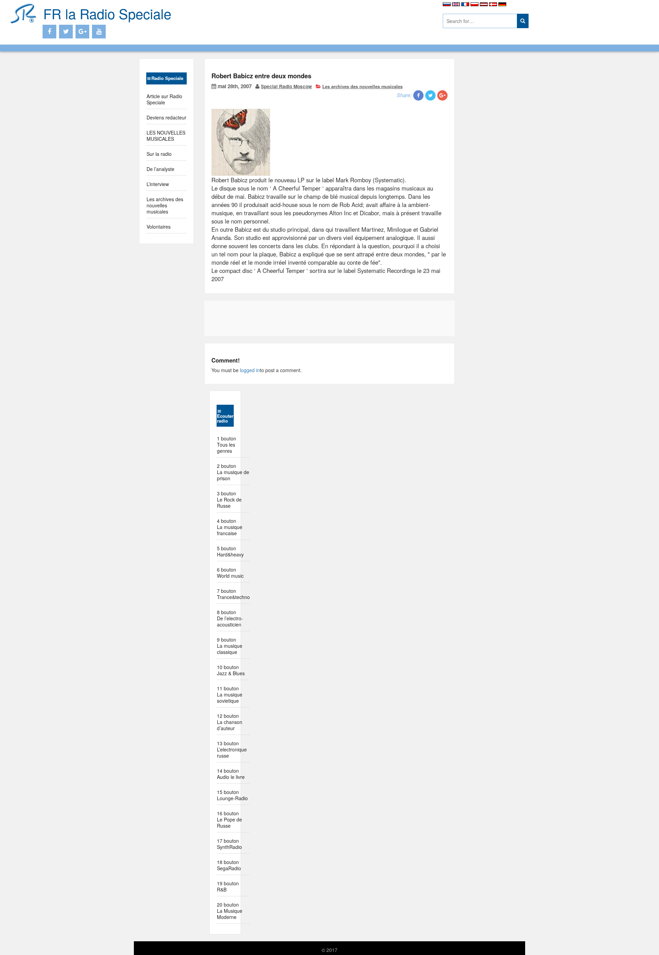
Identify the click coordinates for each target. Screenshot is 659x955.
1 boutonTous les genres (226, 444)
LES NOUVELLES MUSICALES (166, 135)
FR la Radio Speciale (107, 13)
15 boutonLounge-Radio (232, 795)
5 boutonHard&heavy (230, 551)
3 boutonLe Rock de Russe (229, 499)
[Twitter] (66, 31)
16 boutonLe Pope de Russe (229, 819)
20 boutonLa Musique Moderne (229, 910)
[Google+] (82, 31)
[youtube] (99, 31)
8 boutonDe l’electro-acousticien (230, 618)
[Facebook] (49, 31)
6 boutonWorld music (230, 572)
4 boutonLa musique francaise (229, 527)
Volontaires (159, 226)
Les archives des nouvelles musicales (165, 205)
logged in (250, 370)
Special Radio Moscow (286, 86)
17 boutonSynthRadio (229, 843)
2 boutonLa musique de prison (233, 472)
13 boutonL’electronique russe (232, 749)
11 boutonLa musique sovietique (229, 694)
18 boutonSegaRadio (229, 865)
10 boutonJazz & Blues (231, 670)
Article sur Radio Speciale (164, 99)
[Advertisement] (321, 17)
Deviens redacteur (166, 117)
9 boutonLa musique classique (229, 645)
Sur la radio (159, 153)
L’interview (158, 184)
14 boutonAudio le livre (231, 773)
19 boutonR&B (228, 886)
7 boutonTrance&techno (233, 593)
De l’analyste (160, 168)
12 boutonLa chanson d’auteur (229, 722)
